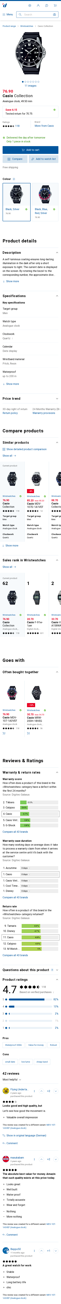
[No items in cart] (55, 5)
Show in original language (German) (26, 1135)
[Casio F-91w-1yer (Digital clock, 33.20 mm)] (36, 605)
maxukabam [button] (17, 1157)
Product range (9, 26)
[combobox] (12, 1079)
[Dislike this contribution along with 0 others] (55, 1091)
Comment (12, 1143)
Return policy (10, 413)
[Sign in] (38, 5)
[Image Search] (54, 14)
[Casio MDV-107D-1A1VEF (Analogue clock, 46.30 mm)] (36, 487)
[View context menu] (34, 1091)
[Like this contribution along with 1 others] (41, 1250)
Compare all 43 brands (15, 831)
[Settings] (29, 5)
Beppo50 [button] (15, 1249)
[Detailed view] (30, 815)
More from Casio (44, 124)
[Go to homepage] (5, 5)
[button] (30, 140)
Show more (12, 281)
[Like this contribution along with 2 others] (41, 1091)
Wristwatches (26, 26)
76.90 (8, 91)
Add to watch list (46, 158)
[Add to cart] (4, 733)
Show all (7, 455)
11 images (30, 85)
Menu (10, 14)
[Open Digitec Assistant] (46, 5)
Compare (17, 158)
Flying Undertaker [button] (20, 1089)
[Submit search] (20, 14)
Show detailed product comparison (27, 449)
